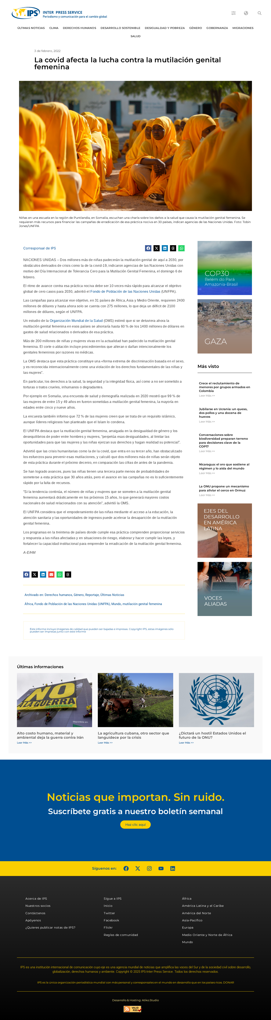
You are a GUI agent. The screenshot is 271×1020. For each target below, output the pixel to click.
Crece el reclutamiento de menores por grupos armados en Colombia (224, 387)
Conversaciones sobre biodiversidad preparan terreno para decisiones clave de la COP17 (223, 440)
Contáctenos (35, 913)
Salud (136, 36)
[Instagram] (149, 868)
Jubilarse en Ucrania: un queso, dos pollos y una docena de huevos (223, 413)
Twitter (109, 913)
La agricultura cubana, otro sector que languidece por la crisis (133, 735)
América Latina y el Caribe (203, 906)
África (29, 604)
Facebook (111, 920)
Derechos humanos (79, 28)
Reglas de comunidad (121, 935)
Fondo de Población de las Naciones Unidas (125, 291)
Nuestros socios (38, 906)
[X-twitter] (137, 868)
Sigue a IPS (113, 898)
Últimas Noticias (31, 28)
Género (195, 28)
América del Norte (196, 913)
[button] (259, 13)
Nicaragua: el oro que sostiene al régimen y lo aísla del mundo (224, 466)
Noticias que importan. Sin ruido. (135, 797)
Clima (54, 28)
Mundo (116, 604)
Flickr (108, 927)
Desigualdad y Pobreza (165, 28)
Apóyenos (33, 920)
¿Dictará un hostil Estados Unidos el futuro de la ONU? (212, 735)
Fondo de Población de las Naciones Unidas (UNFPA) (72, 604)
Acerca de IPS (36, 898)
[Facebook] (126, 868)
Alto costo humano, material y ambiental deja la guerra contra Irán (50, 735)
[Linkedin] (172, 868)
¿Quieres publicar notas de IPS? (50, 927)
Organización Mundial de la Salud (76, 320)
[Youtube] (161, 868)
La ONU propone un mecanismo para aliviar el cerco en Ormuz (224, 488)
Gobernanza (217, 28)
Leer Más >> (207, 395)
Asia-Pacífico (192, 920)
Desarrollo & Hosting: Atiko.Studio (135, 1000)
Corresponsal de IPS (39, 248)
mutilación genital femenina (142, 604)
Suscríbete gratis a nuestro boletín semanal (135, 811)
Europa (187, 927)
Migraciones (242, 28)
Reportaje (92, 595)
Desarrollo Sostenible (120, 28)
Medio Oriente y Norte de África (207, 935)
